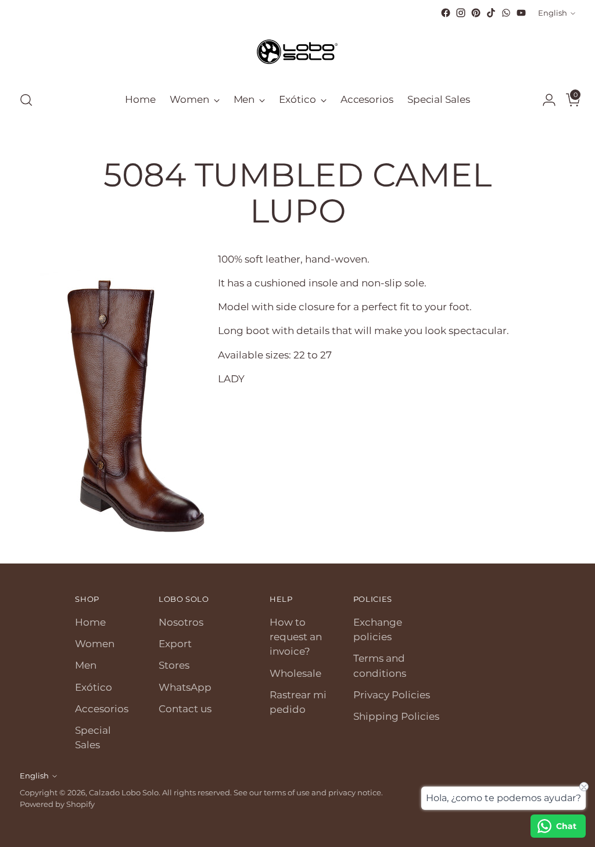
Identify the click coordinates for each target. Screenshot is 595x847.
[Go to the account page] (544, 100)
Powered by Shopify (57, 804)
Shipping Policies (396, 716)
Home (90, 622)
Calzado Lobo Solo (124, 792)
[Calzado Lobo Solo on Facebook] (445, 13)
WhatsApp (185, 687)
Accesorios (101, 709)
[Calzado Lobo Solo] (297, 50)
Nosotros (181, 622)
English (552, 12)
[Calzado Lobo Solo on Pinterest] (476, 13)
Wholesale (295, 673)
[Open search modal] (26, 100)
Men (85, 665)
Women (94, 643)
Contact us (185, 709)
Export (175, 643)
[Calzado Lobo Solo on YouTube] (521, 13)
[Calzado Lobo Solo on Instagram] (461, 13)
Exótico (93, 687)
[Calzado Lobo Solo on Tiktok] (491, 13)
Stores (174, 665)
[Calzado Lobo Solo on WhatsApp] (506, 13)
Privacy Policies (391, 695)
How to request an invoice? (296, 636)
